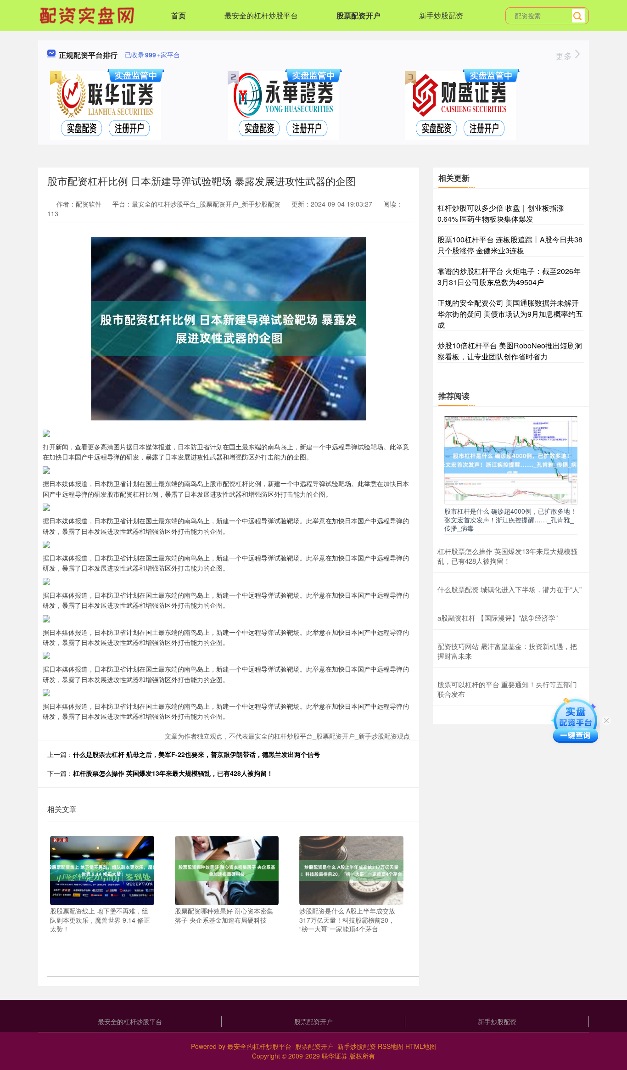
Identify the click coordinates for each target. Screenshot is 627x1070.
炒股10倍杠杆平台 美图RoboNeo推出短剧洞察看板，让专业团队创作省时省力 (509, 351)
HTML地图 (420, 1046)
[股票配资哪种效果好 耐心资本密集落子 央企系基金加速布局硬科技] (227, 869)
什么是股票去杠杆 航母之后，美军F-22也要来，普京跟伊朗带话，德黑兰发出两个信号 (196, 754)
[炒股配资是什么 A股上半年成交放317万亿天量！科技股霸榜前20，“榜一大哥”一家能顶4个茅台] (351, 869)
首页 (178, 15)
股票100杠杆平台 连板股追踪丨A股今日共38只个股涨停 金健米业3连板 (509, 245)
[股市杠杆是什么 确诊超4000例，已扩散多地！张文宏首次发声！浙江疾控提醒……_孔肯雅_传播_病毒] (510, 459)
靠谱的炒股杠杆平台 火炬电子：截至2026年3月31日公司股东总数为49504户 (509, 276)
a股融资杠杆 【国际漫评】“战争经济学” (497, 617)
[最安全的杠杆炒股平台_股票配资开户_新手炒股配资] (88, 14)
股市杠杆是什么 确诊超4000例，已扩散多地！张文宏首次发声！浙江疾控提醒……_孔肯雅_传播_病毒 (510, 519)
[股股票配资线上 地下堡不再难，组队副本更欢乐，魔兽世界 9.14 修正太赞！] (102, 869)
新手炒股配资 (441, 15)
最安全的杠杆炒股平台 (261, 15)
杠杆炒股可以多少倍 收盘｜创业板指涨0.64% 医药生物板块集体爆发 (500, 213)
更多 (564, 56)
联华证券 (334, 1055)
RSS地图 (390, 1046)
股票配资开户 (358, 15)
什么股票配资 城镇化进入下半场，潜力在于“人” (509, 589)
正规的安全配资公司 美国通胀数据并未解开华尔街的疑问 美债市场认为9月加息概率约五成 (510, 313)
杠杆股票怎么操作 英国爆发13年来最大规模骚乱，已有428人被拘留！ (173, 773)
